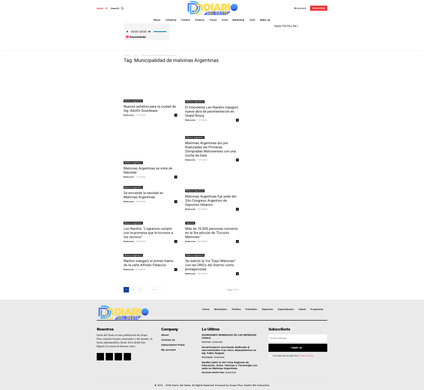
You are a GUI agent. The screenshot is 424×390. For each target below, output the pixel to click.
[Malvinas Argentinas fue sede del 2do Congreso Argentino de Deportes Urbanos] (212, 188)
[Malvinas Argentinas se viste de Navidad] (150, 146)
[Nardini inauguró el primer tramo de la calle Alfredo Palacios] (150, 253)
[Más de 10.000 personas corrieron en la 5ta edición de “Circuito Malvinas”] (212, 221)
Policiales (207, 357)
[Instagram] (109, 356)
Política (206, 342)
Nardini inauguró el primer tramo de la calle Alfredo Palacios (148, 263)
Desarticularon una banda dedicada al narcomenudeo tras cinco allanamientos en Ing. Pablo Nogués (229, 350)
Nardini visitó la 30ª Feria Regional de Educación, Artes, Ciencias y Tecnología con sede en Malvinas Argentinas (229, 365)
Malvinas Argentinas (133, 101)
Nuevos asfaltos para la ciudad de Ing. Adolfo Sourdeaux (150, 108)
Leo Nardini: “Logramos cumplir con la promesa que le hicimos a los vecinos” (148, 233)
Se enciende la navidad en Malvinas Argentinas (143, 195)
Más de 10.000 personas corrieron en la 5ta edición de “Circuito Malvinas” (211, 233)
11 (154, 289)
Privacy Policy (306, 355)
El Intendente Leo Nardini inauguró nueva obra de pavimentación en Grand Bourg (211, 111)
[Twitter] (118, 356)
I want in (296, 348)
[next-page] (161, 289)
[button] (118, 8)
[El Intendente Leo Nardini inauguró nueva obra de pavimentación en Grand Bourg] (212, 85)
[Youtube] (127, 356)
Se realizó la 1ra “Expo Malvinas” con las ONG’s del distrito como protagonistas (210, 265)
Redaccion (129, 115)
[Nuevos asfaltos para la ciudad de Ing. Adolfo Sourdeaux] (150, 84)
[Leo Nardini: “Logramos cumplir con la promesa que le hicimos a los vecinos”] (150, 221)
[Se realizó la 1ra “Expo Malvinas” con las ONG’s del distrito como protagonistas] (212, 253)
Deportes (190, 223)
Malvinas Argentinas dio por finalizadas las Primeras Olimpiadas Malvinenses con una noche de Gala (210, 149)
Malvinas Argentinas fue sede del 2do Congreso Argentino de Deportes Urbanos (210, 200)
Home (126, 55)
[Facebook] (100, 356)
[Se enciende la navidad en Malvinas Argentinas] (150, 187)
